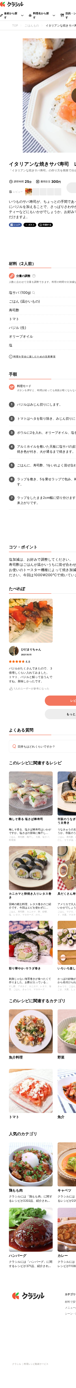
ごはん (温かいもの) (24, 301)
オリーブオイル (21, 336)
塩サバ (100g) (20, 293)
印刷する (47, 224)
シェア (17, 225)
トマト (14, 319)
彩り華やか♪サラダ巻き (25, 968)
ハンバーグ (17, 1256)
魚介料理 (16, 1057)
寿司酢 (14, 310)
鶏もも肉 (16, 1190)
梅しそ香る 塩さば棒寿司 (26, 819)
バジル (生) (17, 328)
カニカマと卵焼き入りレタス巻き (30, 895)
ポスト (31, 225)
